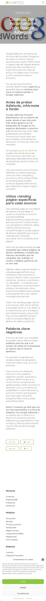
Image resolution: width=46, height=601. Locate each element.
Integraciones (11, 537)
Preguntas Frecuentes (14, 555)
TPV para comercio (13, 524)
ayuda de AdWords (27, 150)
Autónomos (10, 506)
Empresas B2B (11, 500)
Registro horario (12, 531)
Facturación (11, 518)
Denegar (23, 587)
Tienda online (11, 527)
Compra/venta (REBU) (15, 534)
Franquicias (10, 503)
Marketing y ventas (23, 13)
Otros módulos (12, 540)
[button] (43, 559)
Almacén (9, 521)
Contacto (9, 552)
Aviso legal (29, 598)
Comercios (10, 497)
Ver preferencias (23, 593)
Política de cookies (19, 598)
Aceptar (23, 582)
